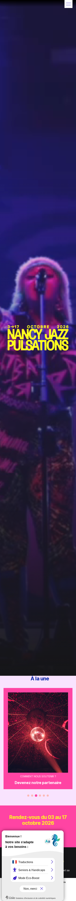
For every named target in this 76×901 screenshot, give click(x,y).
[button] (68, 4)
